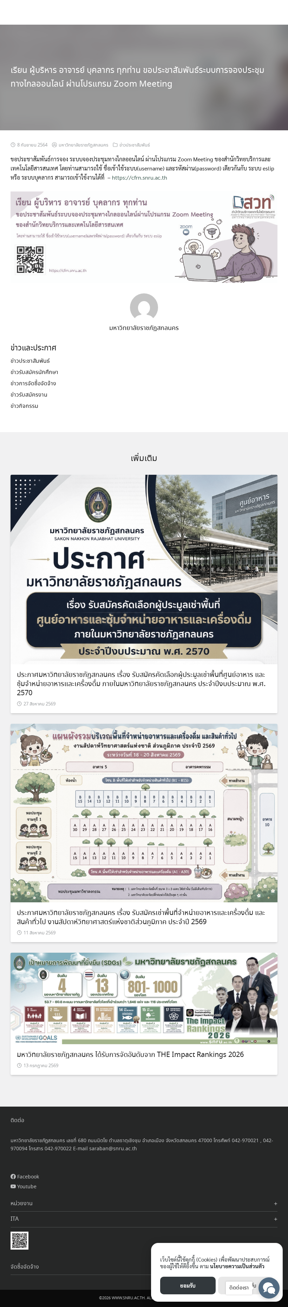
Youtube (26, 1186)
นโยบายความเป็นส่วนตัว (237, 1266)
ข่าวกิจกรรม (24, 406)
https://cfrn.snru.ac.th (139, 177)
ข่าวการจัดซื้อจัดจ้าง (33, 384)
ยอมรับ (188, 1285)
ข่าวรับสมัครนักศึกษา (34, 372)
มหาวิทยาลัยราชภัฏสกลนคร (83, 145)
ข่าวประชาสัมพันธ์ (134, 145)
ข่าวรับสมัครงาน (29, 395)
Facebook (27, 1177)
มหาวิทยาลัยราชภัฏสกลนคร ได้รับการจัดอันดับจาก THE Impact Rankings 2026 (130, 1055)
